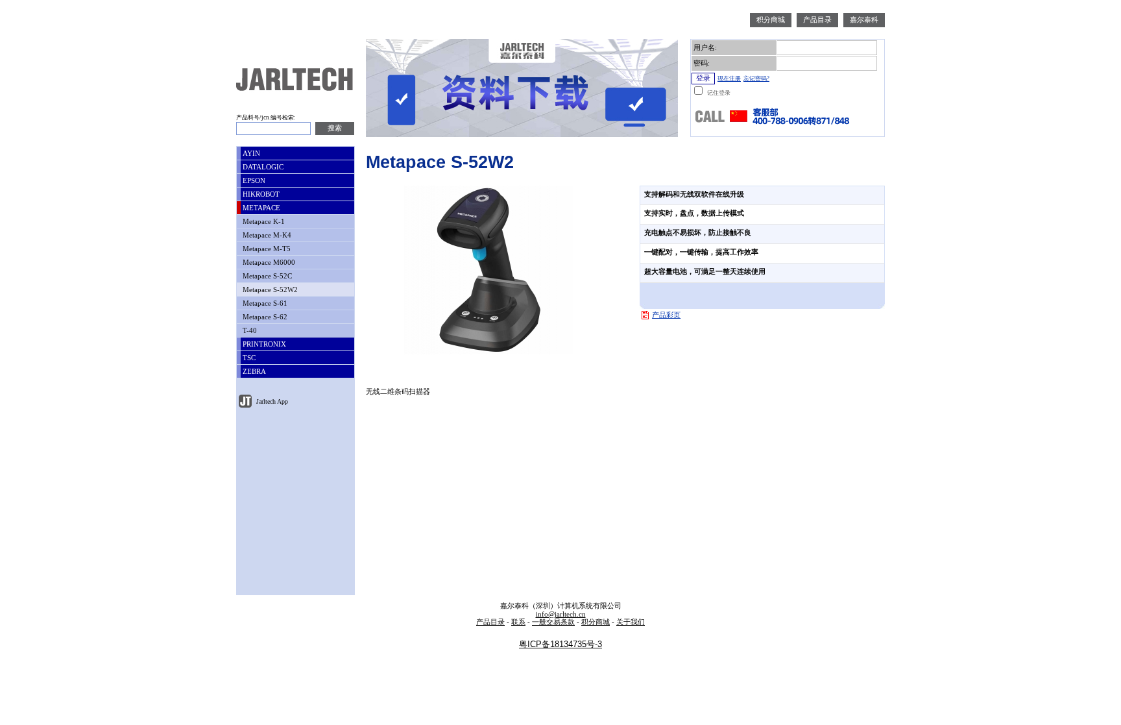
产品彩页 (666, 315)
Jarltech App (271, 401)
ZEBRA (253, 371)
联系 (518, 622)
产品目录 (817, 19)
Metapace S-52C (266, 276)
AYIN (250, 153)
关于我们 (630, 622)
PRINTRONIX (263, 344)
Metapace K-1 (263, 221)
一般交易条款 (553, 622)
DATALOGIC (262, 167)
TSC (248, 358)
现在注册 (729, 78)
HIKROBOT (260, 194)
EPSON (253, 180)
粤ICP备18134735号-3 (560, 644)
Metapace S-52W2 (269, 289)
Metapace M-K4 (266, 235)
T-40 (249, 330)
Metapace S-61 (264, 303)
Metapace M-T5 (266, 248)
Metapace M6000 (268, 262)
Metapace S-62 (264, 317)
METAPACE (260, 208)
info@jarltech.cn (561, 614)
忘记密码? (756, 78)
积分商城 (770, 19)
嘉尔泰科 (864, 19)
